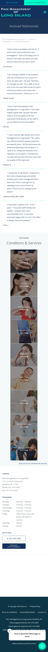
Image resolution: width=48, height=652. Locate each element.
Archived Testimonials (21, 41)
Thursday (16, 511)
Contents (31, 39)
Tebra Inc (23, 606)
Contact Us (42, 612)
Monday (16, 502)
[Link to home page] (21, 12)
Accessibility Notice (27, 612)
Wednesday (16, 508)
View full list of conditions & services (33, 463)
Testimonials (6, 41)
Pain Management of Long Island (13, 39)
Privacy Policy (35, 606)
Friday (19, 514)
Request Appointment (14, 546)
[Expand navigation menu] (45, 12)
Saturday (12, 523)
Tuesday (16, 505)
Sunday (12, 526)
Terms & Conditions (9, 612)
